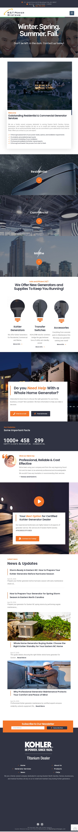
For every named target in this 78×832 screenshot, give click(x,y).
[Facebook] (38, 824)
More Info (16, 344)
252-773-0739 (40, 6)
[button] (72, 13)
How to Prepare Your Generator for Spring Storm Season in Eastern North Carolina (35, 595)
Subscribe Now (58, 728)
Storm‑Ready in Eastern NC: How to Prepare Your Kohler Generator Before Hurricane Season (35, 572)
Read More (21, 658)
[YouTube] (42, 824)
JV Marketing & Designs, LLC (56, 829)
